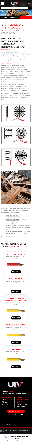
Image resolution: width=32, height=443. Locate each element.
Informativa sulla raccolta (10, 441)
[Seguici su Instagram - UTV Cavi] (24, 415)
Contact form (12, 414)
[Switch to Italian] (29, 3)
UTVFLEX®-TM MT (11, 225)
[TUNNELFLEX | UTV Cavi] (16, 359)
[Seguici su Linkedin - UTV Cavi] (21, 415)
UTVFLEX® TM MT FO (12, 220)
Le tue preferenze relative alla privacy (18, 437)
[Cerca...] (29, 8)
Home (2, 17)
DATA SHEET (16, 271)
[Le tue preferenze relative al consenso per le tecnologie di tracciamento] (3, 440)
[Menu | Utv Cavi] (2, 3)
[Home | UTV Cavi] (15, 3)
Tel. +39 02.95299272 (16, 411)
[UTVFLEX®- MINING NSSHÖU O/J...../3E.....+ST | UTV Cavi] (16, 310)
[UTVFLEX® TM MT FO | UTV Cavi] (16, 264)
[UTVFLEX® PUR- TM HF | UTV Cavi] (16, 335)
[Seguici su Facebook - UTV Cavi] (19, 415)
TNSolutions (2, 431)
